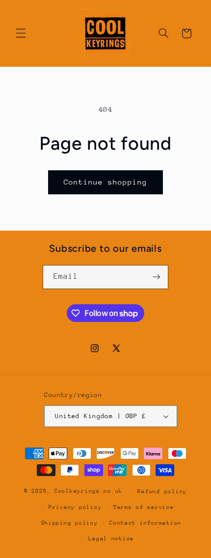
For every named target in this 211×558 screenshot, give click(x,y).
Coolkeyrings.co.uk (88, 491)
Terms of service (143, 507)
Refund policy (162, 491)
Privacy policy (75, 507)
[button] (20, 33)
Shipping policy (69, 523)
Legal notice (111, 538)
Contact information (145, 523)
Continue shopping (106, 182)
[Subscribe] (156, 277)
